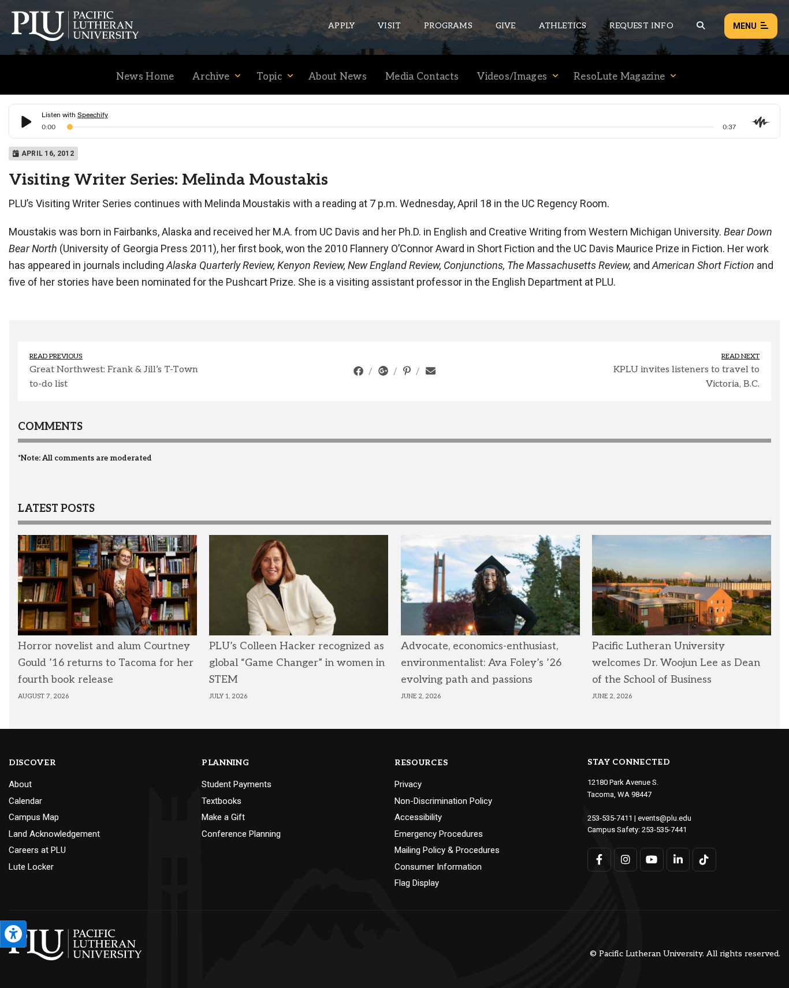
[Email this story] (431, 371)
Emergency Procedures (438, 834)
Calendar (25, 801)
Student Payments (236, 784)
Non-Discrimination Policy (443, 801)
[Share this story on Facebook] (359, 371)
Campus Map (34, 817)
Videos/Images (512, 77)
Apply (341, 26)
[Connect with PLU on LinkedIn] (678, 859)
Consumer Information (438, 867)
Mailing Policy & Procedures (447, 850)
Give (506, 26)
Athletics (563, 26)
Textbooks (221, 801)
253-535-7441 (664, 829)
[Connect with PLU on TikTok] (704, 859)
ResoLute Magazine (619, 77)
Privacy (408, 784)
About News (337, 77)
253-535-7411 (609, 818)
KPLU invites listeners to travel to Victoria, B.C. (686, 377)
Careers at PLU (37, 850)
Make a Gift (223, 817)
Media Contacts (422, 77)
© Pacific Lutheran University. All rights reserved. (685, 954)
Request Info (641, 26)
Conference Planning (241, 834)
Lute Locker (31, 867)
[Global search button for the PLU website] (700, 26)
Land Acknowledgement (54, 834)
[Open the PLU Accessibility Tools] (13, 934)
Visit (389, 26)
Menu (745, 26)
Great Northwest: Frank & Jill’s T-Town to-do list (113, 377)
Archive (210, 77)
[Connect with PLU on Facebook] (599, 859)
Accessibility (418, 817)
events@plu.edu (664, 818)
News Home (145, 77)
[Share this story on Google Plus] (384, 371)
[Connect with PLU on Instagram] (626, 859)
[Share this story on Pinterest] (408, 371)
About (20, 784)
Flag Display (416, 883)
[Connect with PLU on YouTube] (652, 859)
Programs (448, 26)
